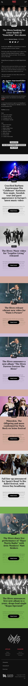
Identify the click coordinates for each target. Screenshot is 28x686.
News (14, 25)
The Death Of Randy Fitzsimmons (14, 145)
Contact (20, 655)
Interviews (7, 653)
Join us (20, 652)
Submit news (20, 653)
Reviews (8, 655)
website (2, 99)
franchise (14, 142)
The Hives (3, 97)
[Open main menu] (26, 2)
